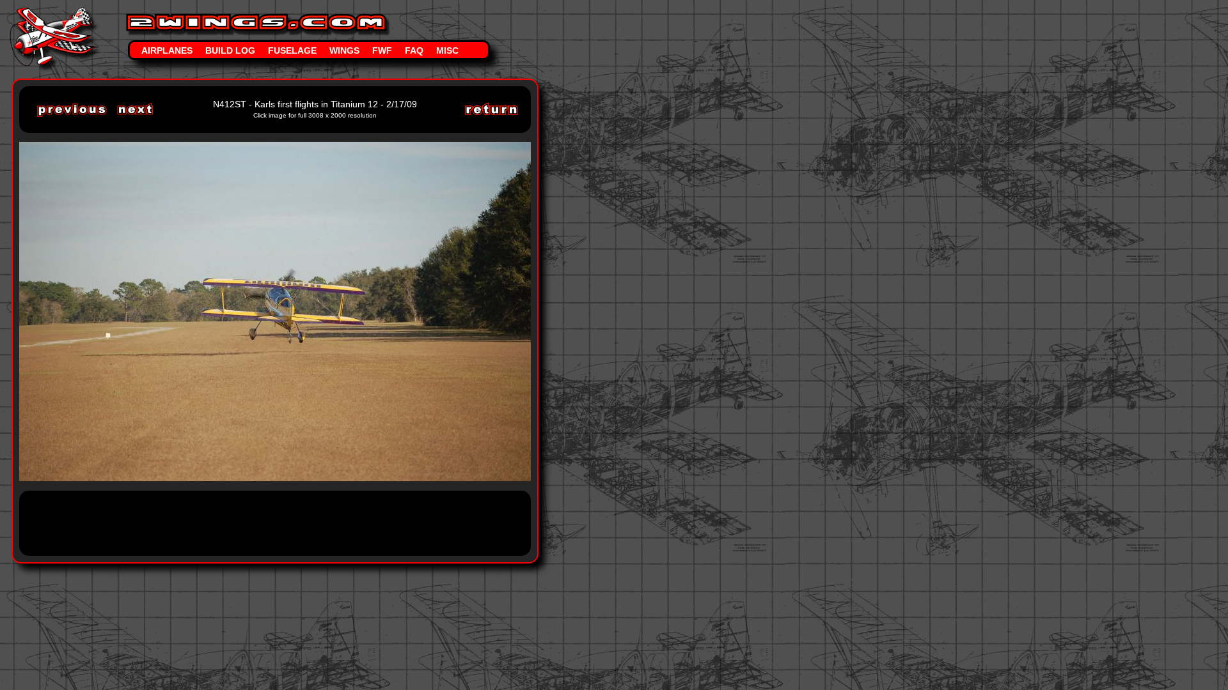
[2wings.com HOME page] (54, 11)
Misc (447, 50)
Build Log (230, 50)
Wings (344, 50)
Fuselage (292, 50)
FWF (382, 50)
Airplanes (167, 50)
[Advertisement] (265, 522)
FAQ (414, 50)
